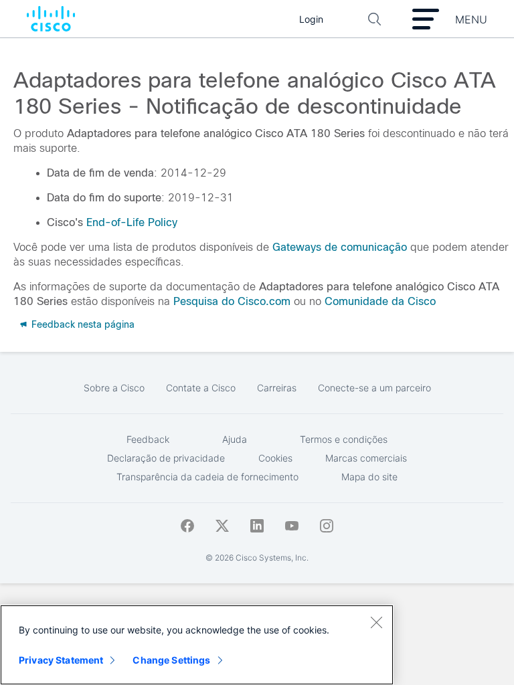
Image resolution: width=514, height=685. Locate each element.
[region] (197, 645)
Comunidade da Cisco (380, 301)
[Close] (376, 622)
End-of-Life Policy (131, 222)
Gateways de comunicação (339, 247)
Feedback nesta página (82, 324)
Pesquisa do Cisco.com (231, 301)
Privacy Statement (61, 660)
